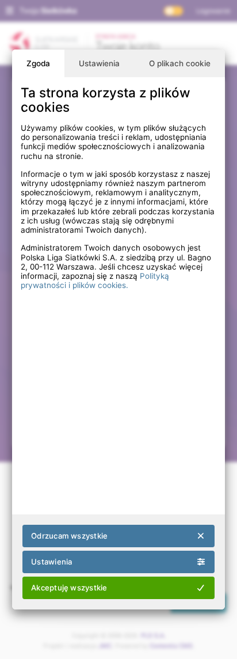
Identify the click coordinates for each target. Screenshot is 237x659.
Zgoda (38, 63)
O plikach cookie (180, 63)
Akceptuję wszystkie (69, 587)
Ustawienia (99, 63)
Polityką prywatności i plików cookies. (95, 280)
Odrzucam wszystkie (69, 535)
